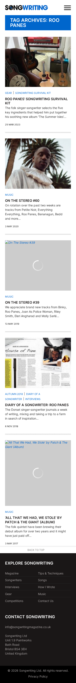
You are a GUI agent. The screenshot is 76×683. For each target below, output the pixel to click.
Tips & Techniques (50, 573)
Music (9, 194)
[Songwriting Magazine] (26, 7)
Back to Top (36, 549)
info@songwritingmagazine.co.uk (28, 627)
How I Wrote (46, 587)
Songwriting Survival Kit (33, 92)
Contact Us (45, 601)
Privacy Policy (38, 676)
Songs (42, 580)
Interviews (33, 399)
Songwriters (13, 580)
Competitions (14, 601)
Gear (8, 92)
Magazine (12, 573)
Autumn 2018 (14, 394)
